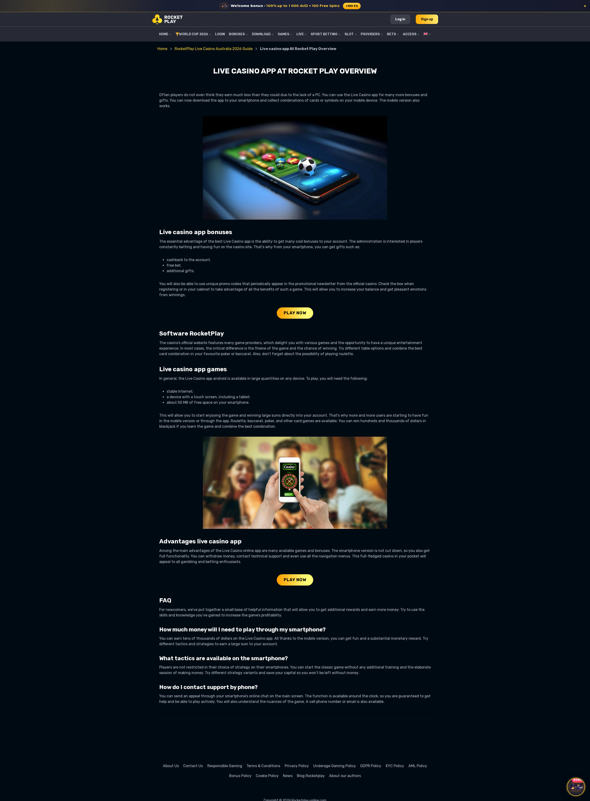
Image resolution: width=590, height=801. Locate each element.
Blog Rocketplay (311, 776)
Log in (400, 19)
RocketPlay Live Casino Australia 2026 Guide (214, 49)
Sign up (427, 19)
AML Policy (417, 766)
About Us (171, 766)
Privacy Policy (297, 766)
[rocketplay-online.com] (167, 19)
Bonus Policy (240, 776)
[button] (295, 6)
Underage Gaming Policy (334, 766)
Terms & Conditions (263, 766)
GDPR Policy (370, 766)
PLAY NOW (295, 312)
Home (162, 49)
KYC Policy (395, 766)
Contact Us (193, 766)
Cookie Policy (267, 776)
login (220, 34)
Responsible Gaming (224, 766)
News (287, 776)
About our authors (345, 776)
